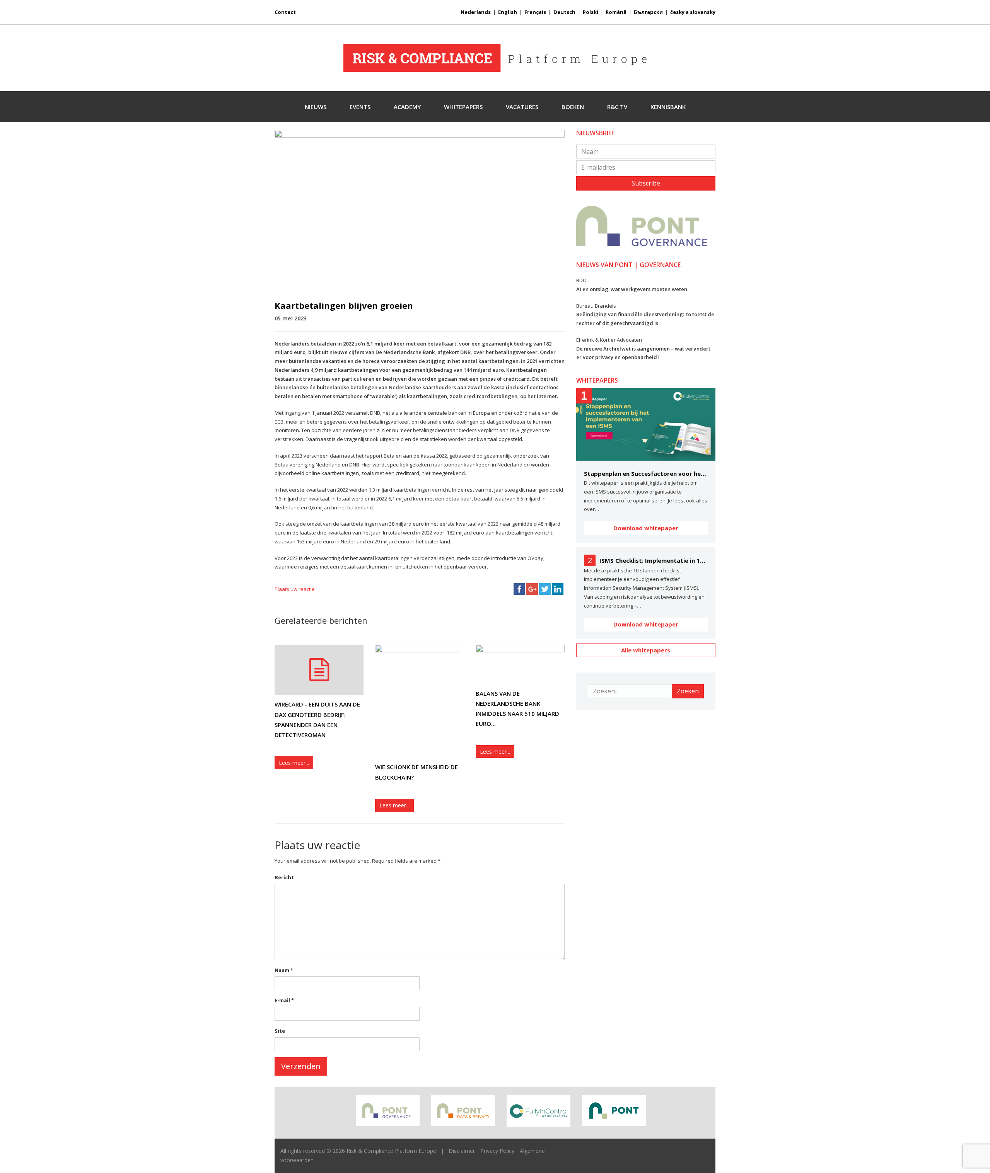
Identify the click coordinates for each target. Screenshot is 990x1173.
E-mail (284, 1000)
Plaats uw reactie (295, 589)
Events (360, 107)
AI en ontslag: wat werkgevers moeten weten (631, 289)
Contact (285, 12)
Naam (284, 970)
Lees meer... (294, 762)
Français (535, 12)
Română (616, 12)
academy (407, 107)
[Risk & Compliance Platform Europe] (495, 58)
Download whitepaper (645, 528)
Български (648, 12)
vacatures (522, 107)
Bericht (284, 877)
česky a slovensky (692, 12)
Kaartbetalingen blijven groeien (344, 305)
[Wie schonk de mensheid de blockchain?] (419, 701)
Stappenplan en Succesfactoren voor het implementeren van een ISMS (646, 473)
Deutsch (564, 12)
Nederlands (476, 12)
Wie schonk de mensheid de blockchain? (416, 772)
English (507, 12)
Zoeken (688, 691)
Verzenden (301, 1066)
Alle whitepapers (645, 650)
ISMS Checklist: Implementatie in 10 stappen (653, 560)
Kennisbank (668, 107)
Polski (590, 12)
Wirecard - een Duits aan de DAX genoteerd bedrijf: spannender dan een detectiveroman (317, 719)
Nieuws (315, 107)
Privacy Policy (497, 1150)
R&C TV (617, 107)
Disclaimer (462, 1150)
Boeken (573, 107)
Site (280, 1030)
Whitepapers (463, 107)
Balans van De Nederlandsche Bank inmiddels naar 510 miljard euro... (517, 708)
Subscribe (646, 183)
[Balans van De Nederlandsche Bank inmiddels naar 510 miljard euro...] (520, 664)
